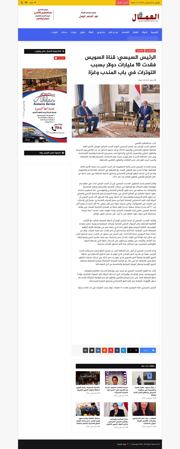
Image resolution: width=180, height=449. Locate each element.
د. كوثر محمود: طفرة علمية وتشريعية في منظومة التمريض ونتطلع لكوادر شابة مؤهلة (144, 391)
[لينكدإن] (123, 350)
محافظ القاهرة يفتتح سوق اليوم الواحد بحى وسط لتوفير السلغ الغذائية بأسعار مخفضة (88, 421)
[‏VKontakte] (98, 350)
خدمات (64, 32)
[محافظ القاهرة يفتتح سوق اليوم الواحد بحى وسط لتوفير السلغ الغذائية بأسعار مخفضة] (88, 409)
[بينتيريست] (110, 350)
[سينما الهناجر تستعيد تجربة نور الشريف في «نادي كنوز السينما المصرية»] (116, 378)
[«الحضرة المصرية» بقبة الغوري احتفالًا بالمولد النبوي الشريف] (88, 378)
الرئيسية (154, 32)
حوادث (73, 32)
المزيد (55, 32)
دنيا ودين (101, 32)
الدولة (144, 32)
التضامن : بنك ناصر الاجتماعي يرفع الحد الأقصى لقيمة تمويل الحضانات (144, 421)
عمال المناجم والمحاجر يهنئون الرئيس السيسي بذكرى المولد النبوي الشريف (117, 422)
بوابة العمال (121, 444)
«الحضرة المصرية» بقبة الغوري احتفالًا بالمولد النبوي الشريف (88, 389)
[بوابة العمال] (146, 17)
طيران (82, 32)
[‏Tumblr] (117, 350)
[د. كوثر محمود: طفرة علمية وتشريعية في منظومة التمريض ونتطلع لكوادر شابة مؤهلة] (144, 378)
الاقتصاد (125, 32)
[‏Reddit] (104, 350)
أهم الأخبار (150, 50)
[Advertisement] (116, 318)
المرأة (91, 32)
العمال (135, 32)
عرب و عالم (113, 32)
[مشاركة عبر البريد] (91, 350)
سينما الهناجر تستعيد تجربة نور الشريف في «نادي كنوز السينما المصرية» (116, 390)
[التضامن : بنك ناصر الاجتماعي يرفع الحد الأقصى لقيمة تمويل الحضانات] (144, 409)
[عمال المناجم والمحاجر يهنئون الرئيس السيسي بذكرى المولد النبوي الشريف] (116, 409)
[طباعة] (85, 350)
